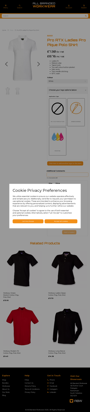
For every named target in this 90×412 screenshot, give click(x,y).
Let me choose (28, 221)
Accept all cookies (61, 221)
